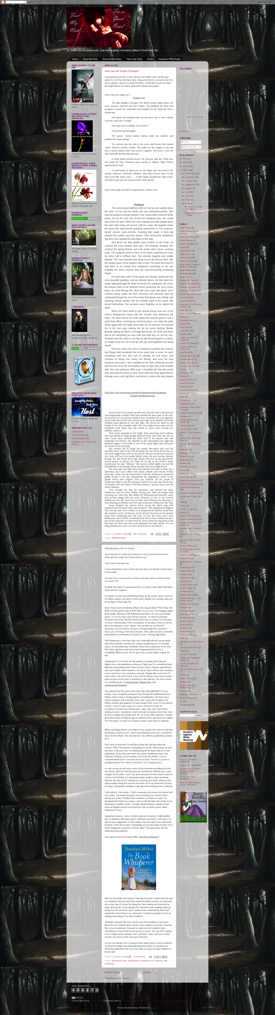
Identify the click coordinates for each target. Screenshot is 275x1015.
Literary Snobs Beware (190, 444)
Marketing (184, 450)
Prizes (182, 513)
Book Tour (184, 277)
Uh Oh (183, 675)
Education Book (187, 320)
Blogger (153, 1008)
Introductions (134, 961)
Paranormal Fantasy (189, 484)
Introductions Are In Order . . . (122, 548)
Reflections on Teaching (152, 961)
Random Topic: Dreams (190, 528)
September (190, 185)
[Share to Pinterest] (167, 534)
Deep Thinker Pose (188, 313)
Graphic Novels (187, 380)
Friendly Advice (187, 359)
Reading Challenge (188, 555)
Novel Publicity (186, 477)
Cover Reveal (186, 301)
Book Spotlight (186, 273)
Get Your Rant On (188, 366)
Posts (186, 142)
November (190, 177)
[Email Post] (151, 534)
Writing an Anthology (189, 694)
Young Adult (185, 705)
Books (150, 59)
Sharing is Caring (187, 604)
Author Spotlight (187, 244)
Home (75, 59)
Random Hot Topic (188, 516)
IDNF (182, 397)
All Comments (189, 147)
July (187, 192)
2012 (185, 166)
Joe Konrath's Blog (80, 435)
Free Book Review (188, 356)
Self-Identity (185, 591)
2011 (185, 170)
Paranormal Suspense (190, 493)
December (190, 173)
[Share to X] (162, 534)
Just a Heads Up (187, 429)
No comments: (141, 534)
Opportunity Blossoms (190, 480)
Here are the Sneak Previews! (122, 71)
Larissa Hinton (96, 1001)
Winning (183, 691)
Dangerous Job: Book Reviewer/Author (189, 770)
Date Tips (184, 310)
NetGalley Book (187, 467)
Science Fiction (187, 585)
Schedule (184, 581)
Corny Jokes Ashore (189, 294)
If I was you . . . (187, 400)
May (187, 200)
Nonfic (182, 474)
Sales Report (185, 578)
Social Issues (186, 618)
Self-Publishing (186, 595)
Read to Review (187, 546)
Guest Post (185, 383)
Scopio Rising (186, 588)
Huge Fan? (185, 765)
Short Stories (185, 611)
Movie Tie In (185, 456)
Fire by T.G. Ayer (187, 777)
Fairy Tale (184, 327)
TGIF (182, 638)
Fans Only (184, 331)
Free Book (184, 352)
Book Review (185, 270)
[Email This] (156, 534)
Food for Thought (188, 343)
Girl (181, 370)
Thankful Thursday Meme (191, 642)
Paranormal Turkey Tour (191, 496)
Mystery (183, 463)
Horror (183, 393)
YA (181, 701)
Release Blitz (185, 571)
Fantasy (183, 334)
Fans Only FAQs (134, 59)
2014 (185, 159)
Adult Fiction (185, 228)
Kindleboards (78, 432)
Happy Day (185, 387)
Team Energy (186, 631)
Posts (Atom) (123, 978)
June (187, 196)
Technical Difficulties (189, 635)
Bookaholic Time (119, 961)
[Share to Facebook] (164, 534)
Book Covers (185, 254)
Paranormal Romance (190, 487)
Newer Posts (112, 972)
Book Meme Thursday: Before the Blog (190, 265)
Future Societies (187, 363)
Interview (184, 416)
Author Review (186, 240)
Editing (183, 317)
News (182, 470)
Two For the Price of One (191, 669)
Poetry (183, 506)
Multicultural (185, 460)
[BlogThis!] (159, 534)
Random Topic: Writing (190, 534)
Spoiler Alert (185, 621)
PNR (182, 502)
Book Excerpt (186, 257)
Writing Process (119, 538)
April (187, 203)
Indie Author (185, 404)
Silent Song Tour (187, 614)
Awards (183, 247)
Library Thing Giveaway (190, 432)
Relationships (186, 567)
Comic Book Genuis (189, 291)
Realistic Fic (185, 558)
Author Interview (187, 237)
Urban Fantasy (186, 678)
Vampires (184, 682)
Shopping (184, 607)
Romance (184, 574)
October (189, 181)
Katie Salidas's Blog (80, 438)
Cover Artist (185, 297)
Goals (182, 376)
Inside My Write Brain (189, 413)
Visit (185, 131)
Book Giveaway (187, 261)
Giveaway (184, 373)
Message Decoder (188, 453)
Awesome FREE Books (169, 59)
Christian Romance (188, 287)
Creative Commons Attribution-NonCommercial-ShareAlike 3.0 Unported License (157, 1001)
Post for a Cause (187, 509)
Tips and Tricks (186, 654)
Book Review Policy (112, 59)
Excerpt (183, 324)
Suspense (184, 628)
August (188, 188)
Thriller (183, 651)
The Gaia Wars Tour (189, 647)
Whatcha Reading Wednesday (188, 686)
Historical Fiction (187, 390)
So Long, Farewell (188, 760)
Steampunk (185, 625)
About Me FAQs (90, 59)
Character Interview (189, 284)
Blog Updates (186, 251)
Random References (189, 519)
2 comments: (140, 957)
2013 (185, 162)
